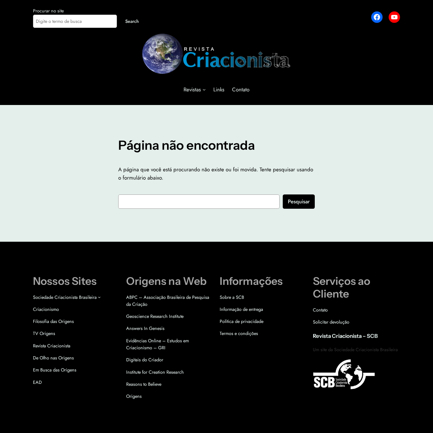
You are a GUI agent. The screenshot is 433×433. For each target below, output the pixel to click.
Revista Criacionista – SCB (345, 336)
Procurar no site (48, 11)
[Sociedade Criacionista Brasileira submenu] (99, 297)
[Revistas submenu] (204, 89)
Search (132, 21)
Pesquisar (299, 201)
